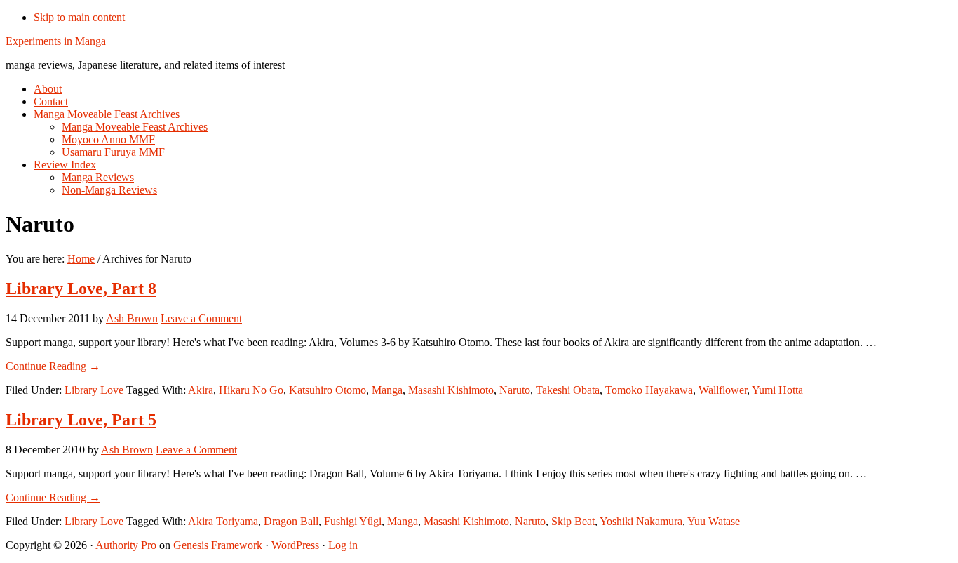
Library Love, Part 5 (81, 420)
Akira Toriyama (223, 521)
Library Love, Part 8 (81, 288)
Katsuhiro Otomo (327, 390)
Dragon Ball (291, 521)
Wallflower (723, 390)
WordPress (295, 545)
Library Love (94, 390)
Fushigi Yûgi (353, 521)
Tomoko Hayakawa (649, 390)
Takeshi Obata (568, 390)
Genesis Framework (217, 545)
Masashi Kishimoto (451, 390)
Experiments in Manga (56, 41)
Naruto (514, 390)
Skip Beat (573, 521)
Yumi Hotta (777, 390)
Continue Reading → (53, 366)
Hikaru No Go (251, 390)
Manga (387, 390)
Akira (200, 390)
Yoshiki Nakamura (641, 521)
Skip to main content (79, 17)
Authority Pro (125, 545)
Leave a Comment (201, 318)
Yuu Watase (713, 521)
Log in (343, 545)
